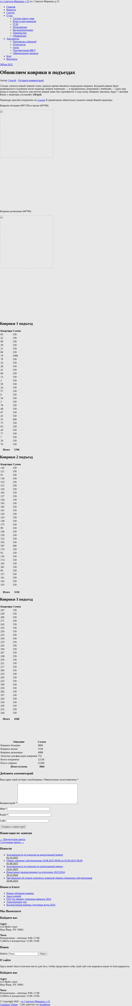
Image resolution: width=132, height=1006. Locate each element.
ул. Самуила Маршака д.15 (14, 1)
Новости (11, 9)
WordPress (44, 1004)
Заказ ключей (13, 896)
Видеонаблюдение (23, 30)
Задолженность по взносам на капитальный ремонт (34, 854)
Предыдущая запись (12, 839)
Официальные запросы (25, 53)
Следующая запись (12, 842)
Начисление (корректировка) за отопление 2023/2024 (35, 872)
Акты (16, 47)
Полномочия (20, 27)
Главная (10, 6)
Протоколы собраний (24, 41)
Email (4, 814)
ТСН (15, 24)
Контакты (11, 59)
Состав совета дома (23, 18)
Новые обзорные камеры (20, 893)
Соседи (10, 12)
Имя (3, 808)
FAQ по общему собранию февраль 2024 (28, 899)
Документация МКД (24, 50)
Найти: (4, 953)
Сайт (2, 820)
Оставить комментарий (31, 80)
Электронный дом (16, 902)
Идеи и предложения (24, 21)
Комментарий (8, 803)
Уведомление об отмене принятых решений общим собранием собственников (49, 878)
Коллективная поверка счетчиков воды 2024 (30, 904)
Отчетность (19, 44)
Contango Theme (9, 1004)
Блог (9, 56)
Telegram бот (20, 33)
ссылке (41, 100)
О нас (9, 15)
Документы (12, 38)
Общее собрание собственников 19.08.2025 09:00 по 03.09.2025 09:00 (44, 860)
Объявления (19, 35)
